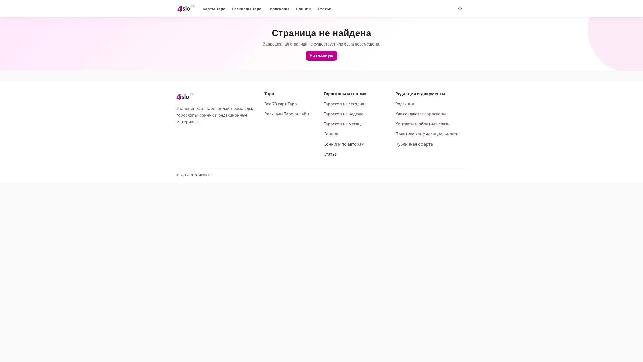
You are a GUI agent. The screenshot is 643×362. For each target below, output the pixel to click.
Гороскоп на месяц (342, 124)
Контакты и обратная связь (422, 124)
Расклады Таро (246, 8)
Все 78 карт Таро (280, 104)
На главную (321, 55)
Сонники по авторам (344, 144)
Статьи (325, 8)
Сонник (303, 8)
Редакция (404, 104)
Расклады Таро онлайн (286, 114)
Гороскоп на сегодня (344, 104)
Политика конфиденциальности (427, 134)
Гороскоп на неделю (343, 114)
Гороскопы (278, 8)
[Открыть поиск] (460, 8)
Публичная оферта (414, 144)
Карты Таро (214, 8)
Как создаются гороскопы (420, 114)
